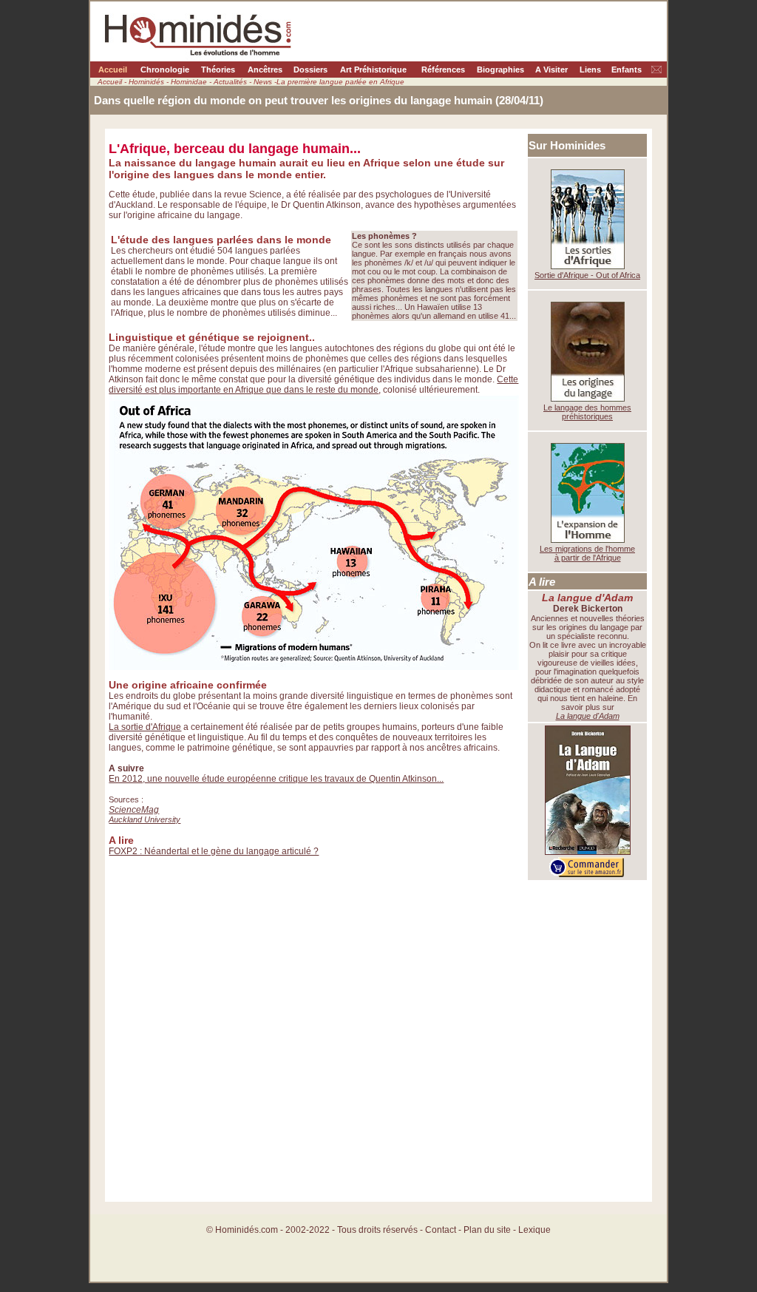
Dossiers (310, 69)
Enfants (626, 69)
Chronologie (164, 69)
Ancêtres (265, 69)
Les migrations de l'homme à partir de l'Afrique (587, 553)
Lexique (534, 1230)
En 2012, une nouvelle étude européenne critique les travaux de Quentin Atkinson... (276, 779)
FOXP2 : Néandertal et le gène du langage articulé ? (214, 851)
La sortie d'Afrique (145, 727)
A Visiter (551, 69)
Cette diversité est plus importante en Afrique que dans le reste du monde (313, 384)
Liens (590, 69)
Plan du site (488, 1230)
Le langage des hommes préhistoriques (587, 412)
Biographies (500, 69)
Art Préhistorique (373, 69)
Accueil (112, 69)
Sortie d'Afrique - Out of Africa (587, 275)
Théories (218, 69)
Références (443, 69)
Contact (440, 1230)
